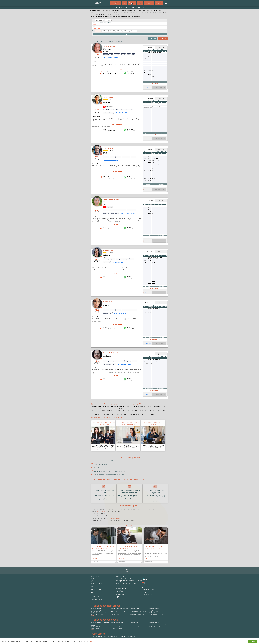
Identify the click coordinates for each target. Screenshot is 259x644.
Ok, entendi (252, 641)
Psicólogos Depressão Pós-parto (118, 611)
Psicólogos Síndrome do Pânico (156, 614)
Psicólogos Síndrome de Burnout (137, 614)
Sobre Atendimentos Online (97, 581)
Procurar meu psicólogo (96, 599)
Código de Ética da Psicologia (123, 578)
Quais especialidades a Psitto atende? (103, 461)
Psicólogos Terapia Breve (135, 626)
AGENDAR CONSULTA (159, 87)
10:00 (145, 160)
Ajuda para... (94, 600)
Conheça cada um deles (128, 636)
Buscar (163, 38)
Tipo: (93, 20)
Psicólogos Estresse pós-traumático (99, 613)
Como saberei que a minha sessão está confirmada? (107, 467)
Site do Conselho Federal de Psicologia (125, 585)
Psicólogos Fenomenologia (117, 622)
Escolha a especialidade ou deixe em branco (102, 22)
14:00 (153, 168)
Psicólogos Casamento (154, 608)
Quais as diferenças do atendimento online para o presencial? (109, 471)
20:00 (145, 180)
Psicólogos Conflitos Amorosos (137, 610)
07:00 (149, 54)
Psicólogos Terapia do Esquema (156, 626)
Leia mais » (94, 558)
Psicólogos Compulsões (116, 610)
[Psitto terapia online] (130, 570)
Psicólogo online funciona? (97, 583)
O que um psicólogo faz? (96, 597)
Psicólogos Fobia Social (116, 613)
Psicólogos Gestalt (134, 622)
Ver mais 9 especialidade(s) (111, 160)
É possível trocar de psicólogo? (101, 464)
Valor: (93, 30)
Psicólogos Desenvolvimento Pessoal (138, 611)
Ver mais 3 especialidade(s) (123, 112)
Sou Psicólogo (119, 590)
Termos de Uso (94, 588)
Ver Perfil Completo (117, 69)
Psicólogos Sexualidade (116, 614)
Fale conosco (94, 594)
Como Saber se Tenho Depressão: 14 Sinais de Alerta (129, 547)
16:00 (145, 72)
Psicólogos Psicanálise (135, 624)
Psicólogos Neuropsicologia (117, 624)
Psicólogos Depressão (96, 611)
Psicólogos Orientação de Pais (136, 613)
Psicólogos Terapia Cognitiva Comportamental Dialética (117, 627)
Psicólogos (93, 578)
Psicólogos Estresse (153, 611)
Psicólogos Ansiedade (96, 608)
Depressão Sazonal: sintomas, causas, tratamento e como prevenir (154, 548)
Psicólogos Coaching (96, 610)
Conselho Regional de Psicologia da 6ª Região (126, 583)
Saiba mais (91, 641)
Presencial (161, 47)
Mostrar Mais (95, 615)
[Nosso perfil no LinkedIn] (117, 597)
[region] (129, 641)
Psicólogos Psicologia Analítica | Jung (157, 624)
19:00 (145, 178)
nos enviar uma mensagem (114, 518)
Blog (92, 586)
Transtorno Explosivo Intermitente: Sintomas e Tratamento (103, 547)
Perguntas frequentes (96, 596)
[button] (129, 460)
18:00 (153, 76)
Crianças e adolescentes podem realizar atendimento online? (109, 474)
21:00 (149, 283)
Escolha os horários (97, 26)
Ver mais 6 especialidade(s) (111, 57)
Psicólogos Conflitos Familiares (156, 610)
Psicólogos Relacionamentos (155, 613)
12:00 (158, 164)
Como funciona (94, 585)
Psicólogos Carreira (134, 608)
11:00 (149, 162)
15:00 (145, 70)
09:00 (145, 58)
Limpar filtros (152, 38)
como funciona (100, 511)
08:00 (149, 56)
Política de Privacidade (96, 589)
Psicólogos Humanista (154, 622)
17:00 (149, 74)
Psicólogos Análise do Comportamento (100, 622)
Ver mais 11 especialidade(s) (121, 313)
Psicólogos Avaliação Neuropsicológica (119, 608)
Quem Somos (94, 580)
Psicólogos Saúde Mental (96, 614)
